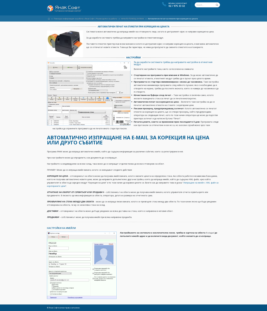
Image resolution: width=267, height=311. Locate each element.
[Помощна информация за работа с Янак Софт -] (64, 8)
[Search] (217, 5)
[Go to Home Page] (49, 18)
